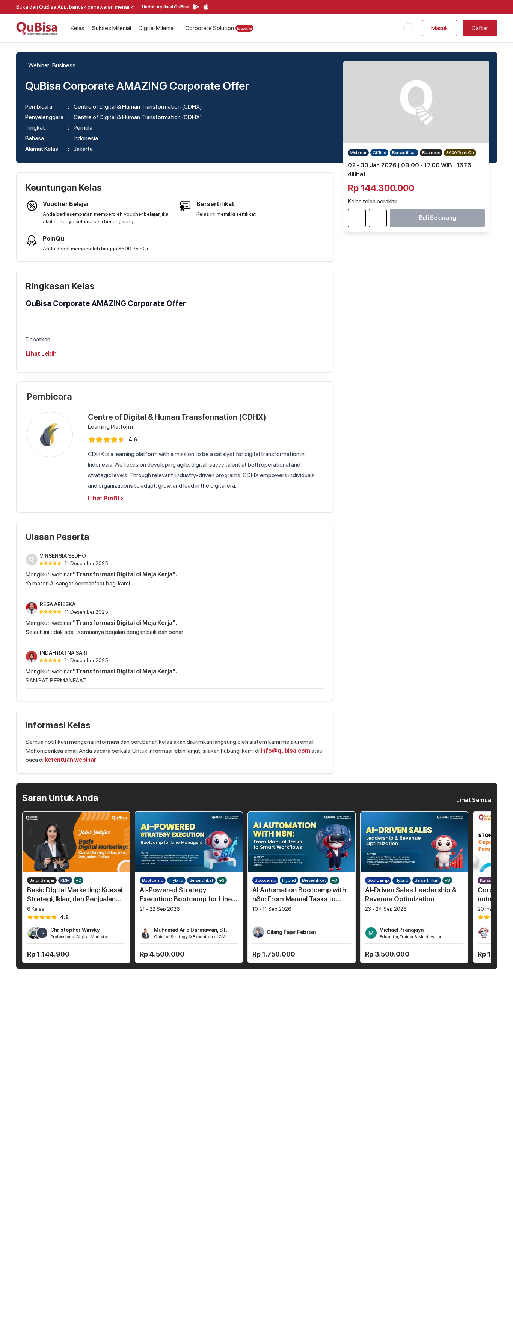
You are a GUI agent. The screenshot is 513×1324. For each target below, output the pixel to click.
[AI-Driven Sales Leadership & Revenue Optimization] (414, 842)
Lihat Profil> (106, 498)
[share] (378, 218)
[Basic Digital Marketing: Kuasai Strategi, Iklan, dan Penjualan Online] (76, 842)
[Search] (408, 28)
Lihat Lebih (41, 353)
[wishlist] (357, 218)
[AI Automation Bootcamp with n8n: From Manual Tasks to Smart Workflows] (301, 842)
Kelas (77, 28)
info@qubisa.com (285, 750)
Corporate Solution (218, 28)
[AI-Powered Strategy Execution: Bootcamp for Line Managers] (189, 842)
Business (63, 65)
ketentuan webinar (70, 759)
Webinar (38, 65)
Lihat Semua (473, 800)
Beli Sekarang (437, 217)
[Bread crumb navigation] (26, 65)
